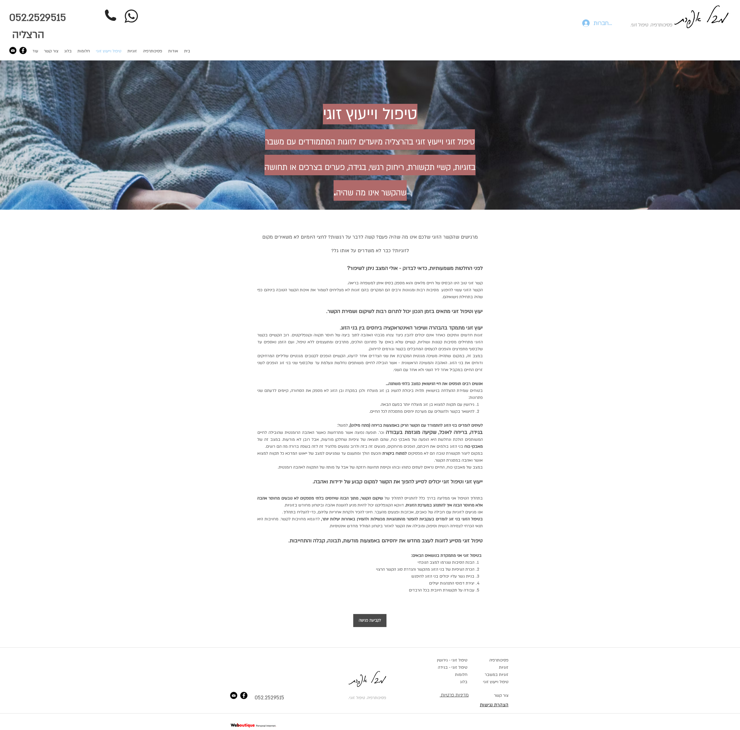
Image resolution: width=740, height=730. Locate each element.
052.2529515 (269, 697)
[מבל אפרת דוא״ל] (12, 50)
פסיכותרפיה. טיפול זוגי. (651, 25)
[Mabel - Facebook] (23, 50)
